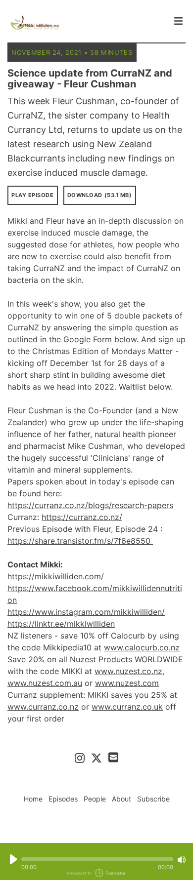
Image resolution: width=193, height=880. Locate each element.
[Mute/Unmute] (182, 860)
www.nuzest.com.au (44, 683)
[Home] (87, 24)
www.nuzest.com (127, 683)
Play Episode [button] (32, 195)
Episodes (63, 799)
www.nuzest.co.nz (128, 671)
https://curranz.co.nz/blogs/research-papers (90, 505)
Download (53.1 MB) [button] (99, 195)
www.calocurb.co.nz (142, 647)
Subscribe (153, 799)
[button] (97, 859)
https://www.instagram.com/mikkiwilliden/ (86, 612)
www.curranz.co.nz (43, 707)
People (95, 799)
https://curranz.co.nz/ (82, 517)
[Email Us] (113, 756)
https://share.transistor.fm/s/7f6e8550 (80, 541)
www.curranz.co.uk (127, 707)
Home (33, 799)
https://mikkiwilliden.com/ (55, 576)
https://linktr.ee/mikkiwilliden (61, 624)
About (121, 799)
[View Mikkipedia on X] (96, 757)
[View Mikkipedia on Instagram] (80, 757)
